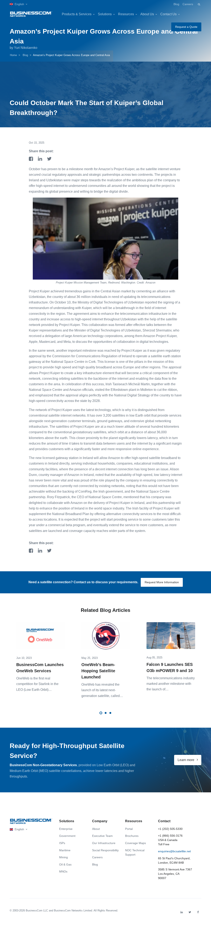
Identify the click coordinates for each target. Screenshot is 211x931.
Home (13, 55)
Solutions (105, 14)
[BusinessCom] (31, 14)
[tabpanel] (41, 654)
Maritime (64, 850)
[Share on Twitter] (49, 159)
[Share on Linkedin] (41, 159)
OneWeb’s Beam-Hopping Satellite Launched (98, 670)
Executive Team (102, 835)
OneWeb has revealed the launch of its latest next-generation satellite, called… (102, 690)
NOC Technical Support (134, 852)
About (96, 828)
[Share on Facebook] (32, 159)
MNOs (63, 871)
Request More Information (162, 582)
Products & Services (76, 14)
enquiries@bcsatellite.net (174, 851)
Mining (63, 857)
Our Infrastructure (103, 843)
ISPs (62, 843)
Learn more (186, 760)
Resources (126, 14)
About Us (147, 14)
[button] (18, 4)
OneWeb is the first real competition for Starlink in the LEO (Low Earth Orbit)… (37, 684)
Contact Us (168, 14)
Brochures (131, 835)
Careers (188, 4)
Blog (176, 4)
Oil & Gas (65, 864)
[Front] (31, 821)
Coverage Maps (135, 843)
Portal (129, 828)
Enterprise (66, 828)
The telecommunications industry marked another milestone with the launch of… (171, 683)
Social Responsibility (105, 850)
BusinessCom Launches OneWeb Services (40, 667)
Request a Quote (186, 26)
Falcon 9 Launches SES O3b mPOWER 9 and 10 (170, 667)
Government (67, 835)
